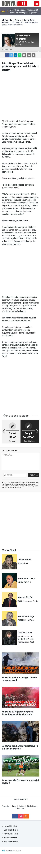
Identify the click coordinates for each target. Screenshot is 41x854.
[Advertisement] (20, 95)
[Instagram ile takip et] (20, 816)
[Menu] (37, 3)
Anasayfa (5, 806)
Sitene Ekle (20, 809)
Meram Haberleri (10, 838)
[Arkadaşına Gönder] (24, 55)
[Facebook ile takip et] (15, 816)
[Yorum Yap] (33, 55)
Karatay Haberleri (11, 834)
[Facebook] (7, 55)
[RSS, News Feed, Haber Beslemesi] (26, 816)
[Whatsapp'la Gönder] (19, 55)
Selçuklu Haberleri (11, 830)
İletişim (21, 806)
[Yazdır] (29, 55)
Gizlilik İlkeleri (32, 806)
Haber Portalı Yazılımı (13, 850)
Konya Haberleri (10, 826)
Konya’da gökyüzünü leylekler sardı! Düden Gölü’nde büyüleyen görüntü (23, 11)
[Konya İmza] (15, 3)
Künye (14, 806)
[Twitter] (11, 55)
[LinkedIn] (15, 55)
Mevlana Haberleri (11, 842)
